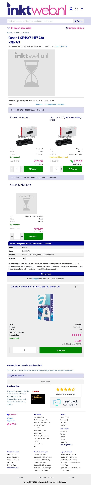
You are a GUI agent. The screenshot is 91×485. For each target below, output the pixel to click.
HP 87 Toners (64, 465)
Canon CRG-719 (61, 46)
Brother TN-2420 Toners (68, 457)
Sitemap (20, 477)
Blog (35, 446)
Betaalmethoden (39, 425)
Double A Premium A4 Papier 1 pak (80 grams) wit (35, 286)
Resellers (63, 423)
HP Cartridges (11, 454)
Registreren (11, 421)
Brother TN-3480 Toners (68, 460)
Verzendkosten (39, 417)
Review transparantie (41, 420)
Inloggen (10, 418)
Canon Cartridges (13, 457)
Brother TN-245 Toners (68, 454)
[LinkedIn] (13, 424)
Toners (62, 434)
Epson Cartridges (13, 460)
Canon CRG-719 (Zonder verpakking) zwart (65, 118)
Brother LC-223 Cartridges (42, 468)
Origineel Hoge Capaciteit (54, 104)
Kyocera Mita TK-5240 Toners (70, 462)
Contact (36, 441)
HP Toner (10, 462)
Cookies (71, 477)
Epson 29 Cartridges (41, 470)
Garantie (37, 428)
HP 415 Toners (65, 470)
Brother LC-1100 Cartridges (43, 457)
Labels (62, 437)
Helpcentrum (38, 444)
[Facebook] (8, 424)
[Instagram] (15, 424)
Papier (62, 439)
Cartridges (63, 431)
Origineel (39, 104)
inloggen (35, 279)
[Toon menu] (82, 8)
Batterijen (63, 442)
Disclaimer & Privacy (45, 477)
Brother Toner (12, 465)
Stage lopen (64, 417)
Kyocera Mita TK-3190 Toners (70, 468)
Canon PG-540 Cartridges (42, 460)
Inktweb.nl (12, 415)
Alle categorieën (66, 445)
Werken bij (64, 420)
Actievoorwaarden (40, 431)
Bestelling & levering (41, 436)
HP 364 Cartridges (40, 454)
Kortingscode (38, 433)
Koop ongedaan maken (41, 438)
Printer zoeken (12, 468)
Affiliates (63, 425)
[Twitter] (11, 424)
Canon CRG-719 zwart (20, 117)
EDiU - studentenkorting (42, 423)
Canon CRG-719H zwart (20, 184)
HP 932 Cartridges (40, 462)
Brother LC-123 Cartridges (42, 465)
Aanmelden (45, 381)
